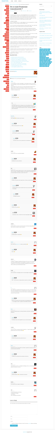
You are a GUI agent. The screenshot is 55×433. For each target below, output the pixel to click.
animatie (41, 53)
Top (8, 85)
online (41, 63)
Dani (16, 71)
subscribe (29, 423)
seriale (41, 66)
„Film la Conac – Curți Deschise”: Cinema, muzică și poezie (45, 28)
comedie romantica (42, 57)
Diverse (7, 32)
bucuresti (44, 54)
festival (49, 60)
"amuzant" (41, 49)
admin (12, 95)
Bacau (8, 8)
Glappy (12, 81)
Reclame (7, 69)
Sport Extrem (7, 75)
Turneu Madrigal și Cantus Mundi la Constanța (45, 35)
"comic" (49, 49)
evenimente (45, 60)
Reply (35, 91)
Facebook (7, 43)
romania (46, 64)
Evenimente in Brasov (7, 40)
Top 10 (8, 87)
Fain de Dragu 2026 (42, 15)
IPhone (7, 56)
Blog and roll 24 (18, 244)
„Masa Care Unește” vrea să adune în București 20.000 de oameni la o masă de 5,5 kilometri (45, 12)
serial (48, 64)
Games (8, 50)
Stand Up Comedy (6, 77)
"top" (44, 50)
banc (44, 53)
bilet (50, 53)
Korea (8, 58)
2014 (49, 50)
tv (48, 66)
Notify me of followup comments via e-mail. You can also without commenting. (24, 423)
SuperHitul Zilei (6, 81)
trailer (46, 66)
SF (8, 73)
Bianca (12, 345)
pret (46, 63)
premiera (43, 63)
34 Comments (30, 10)
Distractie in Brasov (7, 29)
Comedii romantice (7, 20)
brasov (41, 54)
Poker (8, 62)
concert (47, 59)
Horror (7, 54)
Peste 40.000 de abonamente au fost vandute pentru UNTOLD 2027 (45, 18)
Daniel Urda (5, 0)
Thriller (7, 83)
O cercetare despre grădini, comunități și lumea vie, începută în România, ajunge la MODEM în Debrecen (45, 25)
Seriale (7, 71)
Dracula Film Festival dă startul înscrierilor (45, 33)
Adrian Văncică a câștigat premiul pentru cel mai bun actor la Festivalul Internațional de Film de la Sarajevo (45, 21)
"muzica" (41, 50)
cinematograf (42, 56)
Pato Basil (13, 130)
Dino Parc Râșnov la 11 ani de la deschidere (45, 43)
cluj (45, 56)
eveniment (41, 60)
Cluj (8, 15)
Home (12, 4)
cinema (47, 54)
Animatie (7, 6)
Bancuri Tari (47, 53)
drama (50, 59)
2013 (46, 50)
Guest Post (7, 52)
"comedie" (45, 49)
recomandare (42, 64)
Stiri (8, 79)
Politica (7, 64)
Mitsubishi (7, 60)
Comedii (7, 17)
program (49, 63)
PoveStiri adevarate (7, 67)
